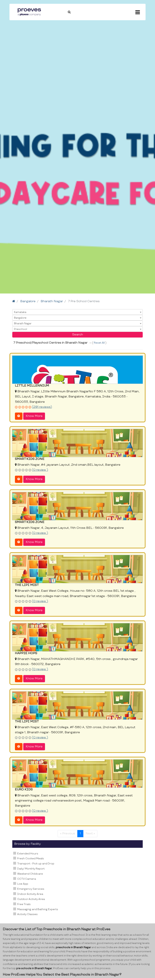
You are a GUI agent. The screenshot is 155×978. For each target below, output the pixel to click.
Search (77, 334)
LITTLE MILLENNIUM (32, 385)
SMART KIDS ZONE (29, 459)
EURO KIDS (24, 789)
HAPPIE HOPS (26, 653)
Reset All (99, 342)
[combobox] (77, 312)
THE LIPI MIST (27, 585)
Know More (34, 416)
